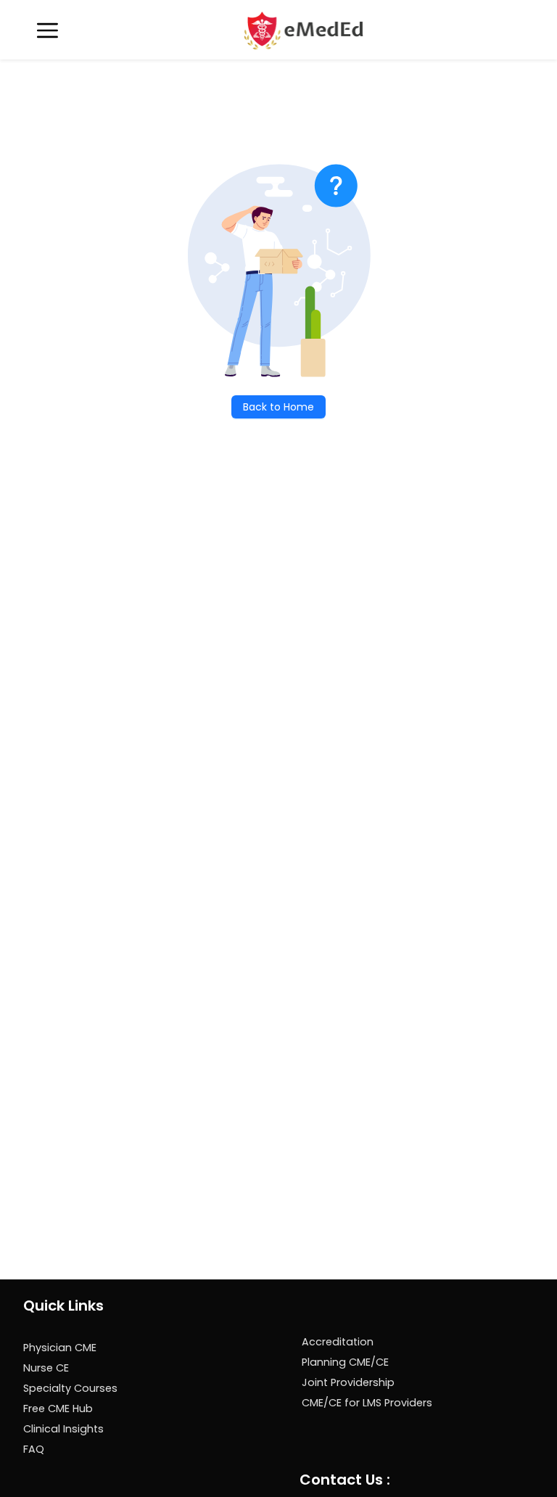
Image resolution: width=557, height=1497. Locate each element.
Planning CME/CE (345, 1362)
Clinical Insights (63, 1429)
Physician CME (59, 1347)
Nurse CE (46, 1368)
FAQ (33, 1449)
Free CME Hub (58, 1408)
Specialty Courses (70, 1388)
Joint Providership (348, 1382)
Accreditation (338, 1342)
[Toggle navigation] (47, 30)
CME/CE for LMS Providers (367, 1402)
